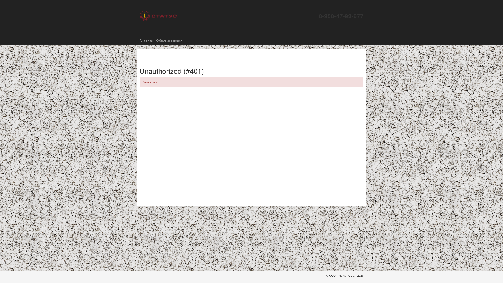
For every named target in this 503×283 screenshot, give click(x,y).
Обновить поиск (169, 40)
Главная (146, 40)
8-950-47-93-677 (341, 16)
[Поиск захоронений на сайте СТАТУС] (158, 15)
